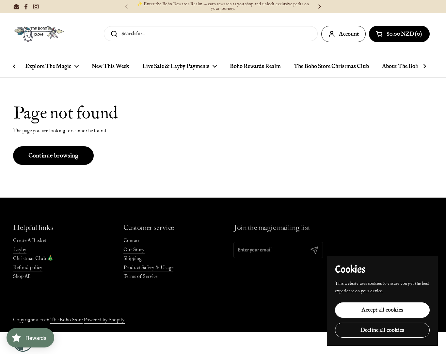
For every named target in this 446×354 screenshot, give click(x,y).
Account (349, 34)
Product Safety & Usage (148, 268)
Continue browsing (53, 156)
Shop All (22, 276)
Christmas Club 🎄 (33, 258)
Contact (131, 240)
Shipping (132, 258)
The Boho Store (66, 320)
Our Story (134, 250)
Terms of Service (140, 276)
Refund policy (27, 268)
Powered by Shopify (104, 320)
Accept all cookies (382, 310)
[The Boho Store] (38, 34)
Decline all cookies (382, 330)
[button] (399, 34)
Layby (19, 250)
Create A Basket (29, 240)
